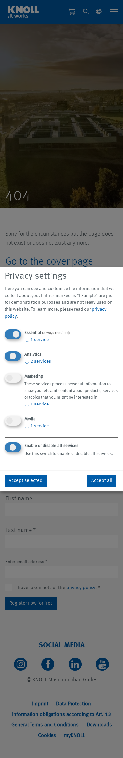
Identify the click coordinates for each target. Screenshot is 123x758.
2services (37, 361)
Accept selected (26, 480)
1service (36, 339)
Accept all (101, 480)
